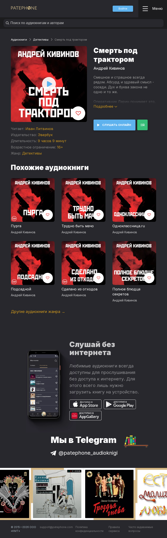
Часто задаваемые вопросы (141, 529)
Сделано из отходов (80, 289)
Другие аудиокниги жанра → (38, 311)
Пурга (16, 226)
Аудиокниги (19, 39)
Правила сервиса (114, 529)
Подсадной (21, 289)
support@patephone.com (56, 527)
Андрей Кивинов (109, 68)
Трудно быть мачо (78, 226)
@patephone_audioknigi (88, 453)
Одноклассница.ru (128, 226)
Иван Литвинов (39, 129)
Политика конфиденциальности (89, 529)
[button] (123, 9)
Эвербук (45, 135)
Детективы (40, 39)
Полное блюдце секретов (126, 291)
